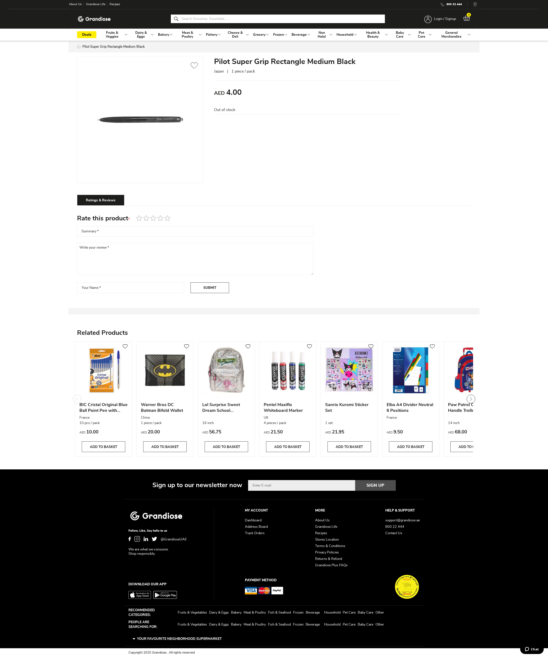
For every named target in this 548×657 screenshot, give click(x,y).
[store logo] (94, 19)
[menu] (274, 35)
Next (471, 399)
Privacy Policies (327, 552)
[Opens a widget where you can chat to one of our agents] (532, 649)
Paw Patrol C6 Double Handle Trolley (470, 408)
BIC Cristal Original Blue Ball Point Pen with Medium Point (103, 408)
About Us (75, 4)
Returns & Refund (328, 559)
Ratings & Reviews (101, 200)
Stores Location (327, 539)
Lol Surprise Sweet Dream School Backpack (221, 408)
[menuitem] (112, 35)
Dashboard (253, 520)
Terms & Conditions (330, 546)
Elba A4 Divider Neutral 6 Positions (410, 408)
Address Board (256, 526)
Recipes (115, 4)
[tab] (100, 200)
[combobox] (278, 19)
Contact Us (393, 533)
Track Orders (255, 533)
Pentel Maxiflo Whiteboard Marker (283, 408)
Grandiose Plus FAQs (331, 565)
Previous (77, 399)
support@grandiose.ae (402, 520)
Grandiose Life (95, 4)
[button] (194, 66)
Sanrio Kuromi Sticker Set (347, 408)
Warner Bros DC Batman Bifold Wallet (162, 408)
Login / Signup (445, 19)
